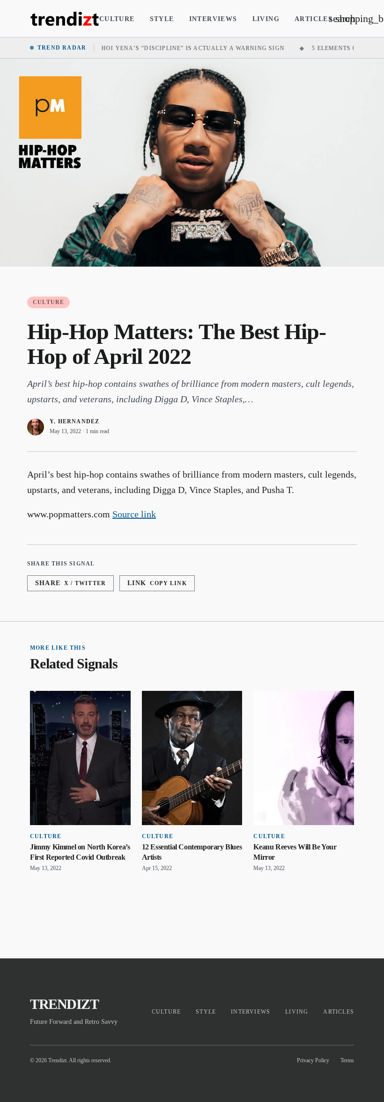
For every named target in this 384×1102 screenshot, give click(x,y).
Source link (134, 514)
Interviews (213, 18)
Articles (313, 18)
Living (266, 18)
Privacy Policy (313, 1060)
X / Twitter (70, 583)
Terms (347, 1060)
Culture (117, 18)
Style (162, 18)
